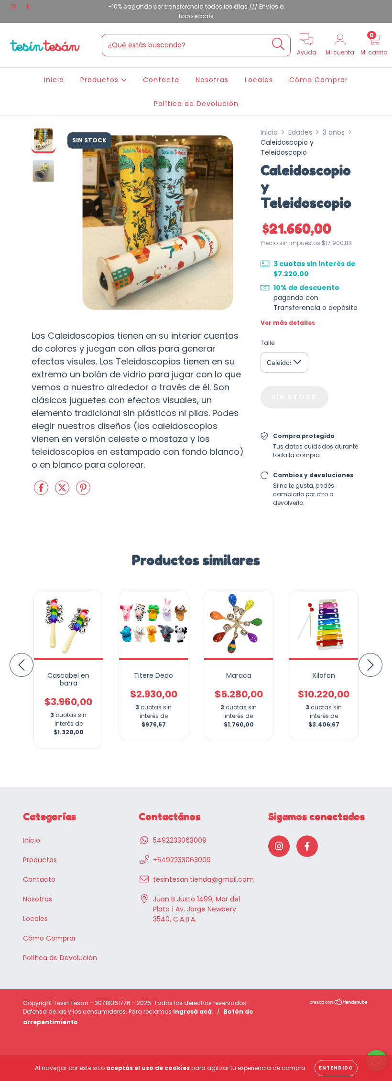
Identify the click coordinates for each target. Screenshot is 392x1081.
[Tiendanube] (339, 1003)
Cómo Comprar (318, 80)
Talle (267, 343)
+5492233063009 (182, 860)
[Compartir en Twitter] (63, 491)
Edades (300, 132)
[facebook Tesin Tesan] (28, 6)
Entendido (336, 1067)
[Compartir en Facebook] (42, 491)
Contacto (161, 80)
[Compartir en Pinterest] (83, 491)
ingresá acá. (193, 1011)
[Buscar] (278, 44)
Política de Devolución (196, 103)
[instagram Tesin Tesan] (14, 6)
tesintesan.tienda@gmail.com (203, 879)
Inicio (54, 80)
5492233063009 (180, 840)
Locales (259, 80)
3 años (334, 132)
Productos (100, 80)
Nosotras (212, 80)
